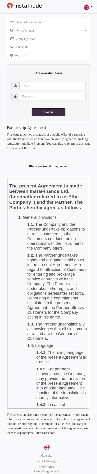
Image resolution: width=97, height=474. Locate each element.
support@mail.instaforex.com (36, 433)
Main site (46, 455)
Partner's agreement (46, 471)
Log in (48, 112)
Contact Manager (46, 461)
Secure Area (46, 467)
